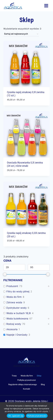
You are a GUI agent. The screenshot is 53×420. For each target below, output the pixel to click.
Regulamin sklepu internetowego (22, 384)
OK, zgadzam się (15, 416)
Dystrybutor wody (16, 307)
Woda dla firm (27, 375)
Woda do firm (14, 296)
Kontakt (26, 388)
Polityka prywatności (26, 380)
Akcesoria (12, 329)
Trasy (14, 375)
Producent (12, 286)
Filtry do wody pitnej (17, 291)
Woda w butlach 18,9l (18, 313)
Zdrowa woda (14, 302)
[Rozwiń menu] (46, 6)
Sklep (39, 375)
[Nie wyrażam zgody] (49, 411)
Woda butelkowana (17, 318)
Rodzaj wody (13, 324)
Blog (43, 384)
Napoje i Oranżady (16, 334)
